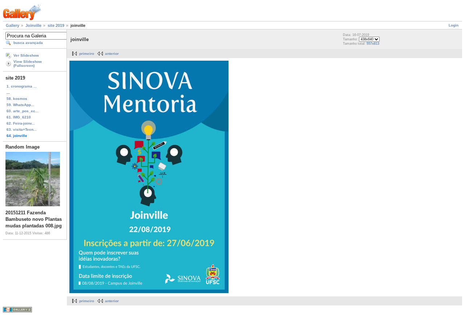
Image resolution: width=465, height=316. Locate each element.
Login (453, 25)
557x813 (373, 43)
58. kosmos (17, 99)
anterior (112, 54)
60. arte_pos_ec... (23, 111)
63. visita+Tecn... (22, 129)
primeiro (86, 54)
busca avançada (28, 43)
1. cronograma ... (22, 86)
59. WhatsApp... (20, 105)
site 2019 (56, 25)
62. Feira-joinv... (21, 123)
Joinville (33, 25)
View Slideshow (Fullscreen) (27, 64)
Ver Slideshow (26, 55)
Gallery (12, 25)
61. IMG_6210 (19, 117)
